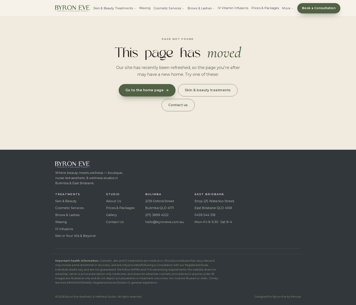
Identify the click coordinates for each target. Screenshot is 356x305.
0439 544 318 (204, 215)
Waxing (144, 8)
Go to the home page (147, 90)
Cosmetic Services (69, 208)
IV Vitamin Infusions (233, 8)
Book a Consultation (319, 8)
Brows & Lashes (67, 215)
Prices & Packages (265, 8)
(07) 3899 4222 (157, 215)
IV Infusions (64, 229)
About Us (113, 201)
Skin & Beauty (65, 201)
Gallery (111, 215)
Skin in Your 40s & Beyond (75, 236)
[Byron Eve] (72, 8)
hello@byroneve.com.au (164, 222)
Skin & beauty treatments (208, 90)
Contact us (178, 105)
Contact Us (115, 222)
